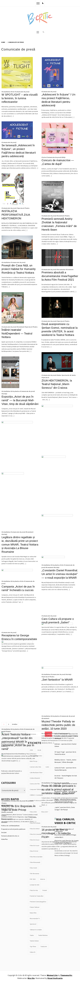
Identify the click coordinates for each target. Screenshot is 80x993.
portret (44, 890)
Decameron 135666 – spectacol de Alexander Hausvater (66, 793)
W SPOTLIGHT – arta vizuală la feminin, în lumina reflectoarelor (20, 98)
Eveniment (61, 216)
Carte (44, 157)
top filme (33, 946)
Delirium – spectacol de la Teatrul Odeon (65, 745)
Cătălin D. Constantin (36, 795)
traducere (44, 946)
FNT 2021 (33, 879)
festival (32, 806)
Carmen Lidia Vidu (35, 767)
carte (47, 767)
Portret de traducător (36, 896)
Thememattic (66, 975)
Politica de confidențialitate (10, 826)
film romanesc (34, 873)
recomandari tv (35, 918)
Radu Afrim (33, 913)
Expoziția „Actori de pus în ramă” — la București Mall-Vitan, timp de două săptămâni (20, 400)
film (40, 806)
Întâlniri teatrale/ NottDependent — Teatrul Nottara (17, 333)
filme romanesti (35, 862)
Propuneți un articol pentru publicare (13, 829)
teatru (32, 935)
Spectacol (21, 208)
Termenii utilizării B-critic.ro (10, 836)
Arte (12, 92)
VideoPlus (4, 839)
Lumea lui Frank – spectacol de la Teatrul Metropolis (65, 769)
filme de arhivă (34, 829)
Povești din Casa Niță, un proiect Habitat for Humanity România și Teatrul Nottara (19, 269)
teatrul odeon (34, 941)
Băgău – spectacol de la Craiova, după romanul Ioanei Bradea (65, 800)
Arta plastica (15, 391)
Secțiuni (4, 832)
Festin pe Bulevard (35, 800)
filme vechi (33, 868)
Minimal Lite (52, 975)
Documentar (61, 269)
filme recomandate (36, 857)
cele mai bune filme (36, 772)
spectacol (33, 924)
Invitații (4, 394)
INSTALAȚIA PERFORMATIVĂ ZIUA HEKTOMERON (16, 214)
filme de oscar (34, 840)
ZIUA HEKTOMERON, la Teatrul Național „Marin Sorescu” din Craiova (57, 384)
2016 (31, 750)
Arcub (39, 750)
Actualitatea (6, 92)
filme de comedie (35, 834)
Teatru (27, 208)
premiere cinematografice (38, 902)
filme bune (33, 817)
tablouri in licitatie (36, 930)
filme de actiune (35, 823)
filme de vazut (34, 845)
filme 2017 (44, 812)
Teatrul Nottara (43, 935)
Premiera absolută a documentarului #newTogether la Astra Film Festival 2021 (60, 276)
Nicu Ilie (31, 978)
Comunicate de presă (22, 92)
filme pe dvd (34, 851)
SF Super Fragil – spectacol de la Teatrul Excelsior (65, 753)
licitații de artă (34, 885)
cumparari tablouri (36, 789)
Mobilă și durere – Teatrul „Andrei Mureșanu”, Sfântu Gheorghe (65, 761)
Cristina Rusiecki (35, 778)
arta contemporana (36, 756)
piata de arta (34, 890)
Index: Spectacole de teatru (67, 375)
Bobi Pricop (33, 761)
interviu (42, 879)
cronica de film (35, 784)
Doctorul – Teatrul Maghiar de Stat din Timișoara (66, 777)
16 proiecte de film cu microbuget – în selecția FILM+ (56, 833)
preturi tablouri (34, 907)
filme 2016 (33, 812)
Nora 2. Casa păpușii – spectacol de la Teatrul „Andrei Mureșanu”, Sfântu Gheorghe (66, 736)
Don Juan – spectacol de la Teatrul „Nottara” (66, 785)
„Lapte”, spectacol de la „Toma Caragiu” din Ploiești (65, 808)
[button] (43, 3)
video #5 (32, 952)
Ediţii (63, 157)
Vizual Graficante (55, 978)
